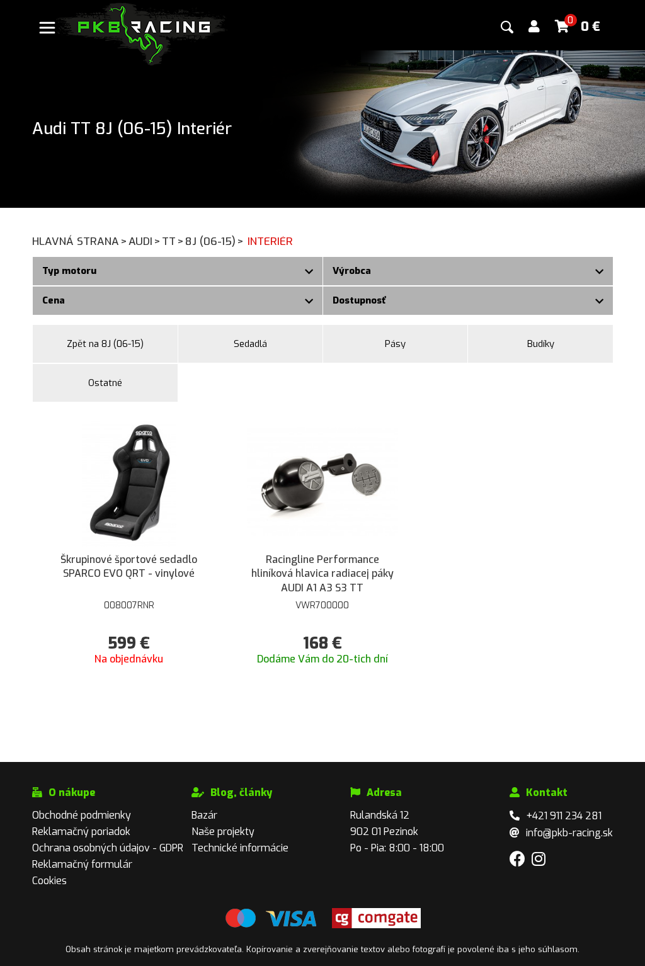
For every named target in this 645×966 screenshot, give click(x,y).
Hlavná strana (79, 241)
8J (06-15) (214, 241)
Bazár (204, 815)
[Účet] (534, 26)
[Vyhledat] (507, 27)
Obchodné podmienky (81, 815)
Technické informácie (239, 848)
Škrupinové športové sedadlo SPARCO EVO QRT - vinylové (128, 566)
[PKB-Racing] (141, 33)
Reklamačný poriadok (81, 831)
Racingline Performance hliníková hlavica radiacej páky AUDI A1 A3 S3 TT (322, 573)
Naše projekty (222, 831)
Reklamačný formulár (82, 864)
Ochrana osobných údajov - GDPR (107, 848)
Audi (144, 241)
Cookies (49, 880)
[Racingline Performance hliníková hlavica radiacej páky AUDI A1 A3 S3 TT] (322, 480)
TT (173, 241)
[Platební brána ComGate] (271, 925)
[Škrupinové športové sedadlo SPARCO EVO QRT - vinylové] (129, 480)
